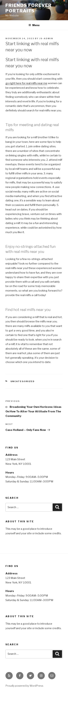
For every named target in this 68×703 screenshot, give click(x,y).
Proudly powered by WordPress (24, 685)
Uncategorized (23, 381)
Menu (36, 25)
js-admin (46, 38)
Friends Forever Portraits (28, 8)
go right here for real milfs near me (26, 83)
